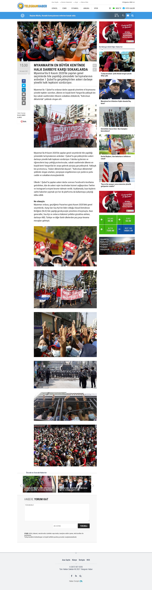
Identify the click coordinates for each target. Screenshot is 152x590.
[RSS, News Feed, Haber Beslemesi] (76, 576)
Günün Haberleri (66, 2)
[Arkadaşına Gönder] (24, 94)
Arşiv (76, 2)
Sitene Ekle (84, 2)
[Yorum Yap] (24, 103)
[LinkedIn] (24, 90)
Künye (74, 560)
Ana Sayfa (55, 2)
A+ (94, 65)
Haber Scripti (74, 581)
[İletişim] (128, 15)
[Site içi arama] (132, 15)
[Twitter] (24, 85)
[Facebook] (24, 81)
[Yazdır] (24, 99)
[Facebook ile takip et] (71, 576)
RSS (88, 560)
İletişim (82, 560)
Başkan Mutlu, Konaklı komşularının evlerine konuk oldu (53, 15)
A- (95, 70)
